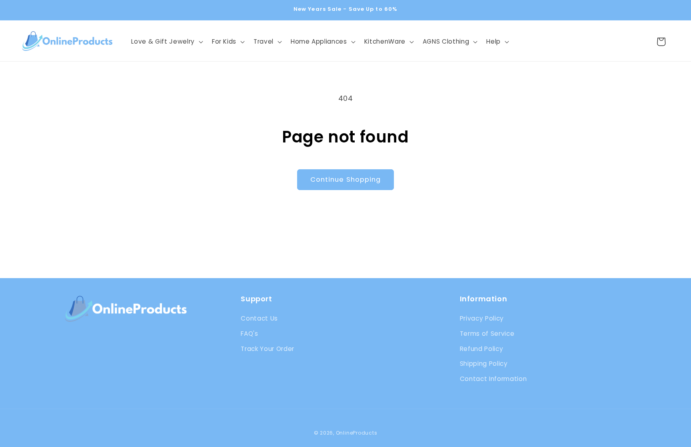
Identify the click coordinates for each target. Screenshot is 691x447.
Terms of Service (487, 333)
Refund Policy (481, 349)
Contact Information (493, 379)
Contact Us (259, 318)
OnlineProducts (356, 432)
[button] (166, 41)
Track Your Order (267, 349)
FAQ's (249, 333)
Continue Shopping (345, 179)
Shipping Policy (484, 363)
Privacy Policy (482, 318)
